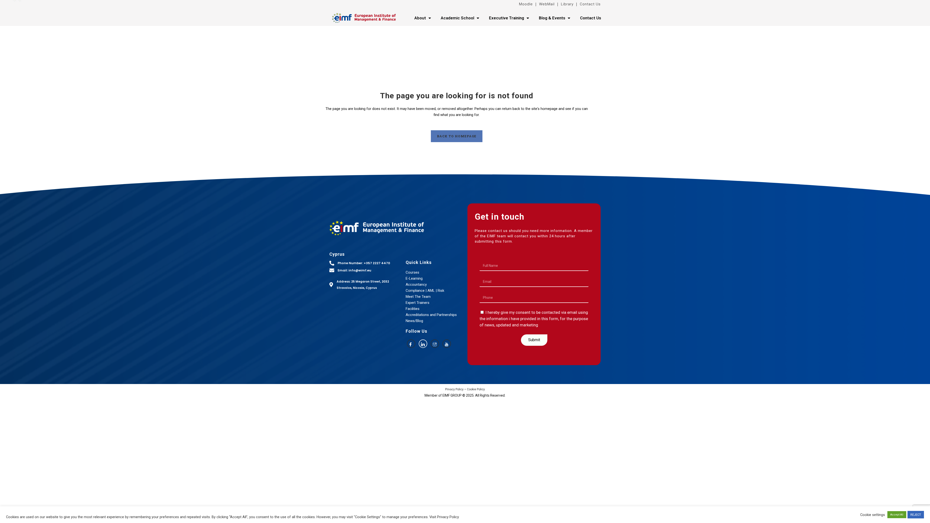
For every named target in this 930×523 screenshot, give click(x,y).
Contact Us (590, 4)
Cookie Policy (476, 389)
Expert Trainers (417, 302)
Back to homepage (456, 136)
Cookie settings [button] (872, 515)
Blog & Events (552, 17)
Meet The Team (418, 296)
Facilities (412, 309)
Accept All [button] (896, 514)
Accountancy (416, 284)
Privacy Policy (454, 389)
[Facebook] (411, 343)
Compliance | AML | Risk (425, 290)
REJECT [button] (915, 514)
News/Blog (414, 321)
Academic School (457, 17)
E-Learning (414, 278)
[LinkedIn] (423, 343)
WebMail (546, 4)
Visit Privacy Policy (444, 517)
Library (567, 4)
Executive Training (506, 17)
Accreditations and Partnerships (431, 315)
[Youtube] (446, 343)
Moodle (526, 4)
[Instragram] (435, 343)
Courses (412, 272)
